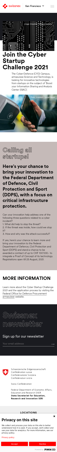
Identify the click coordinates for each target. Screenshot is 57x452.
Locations (28, 413)
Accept (14, 444)
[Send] (52, 344)
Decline (42, 444)
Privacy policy (8, 437)
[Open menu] (52, 6)
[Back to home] (12, 6)
